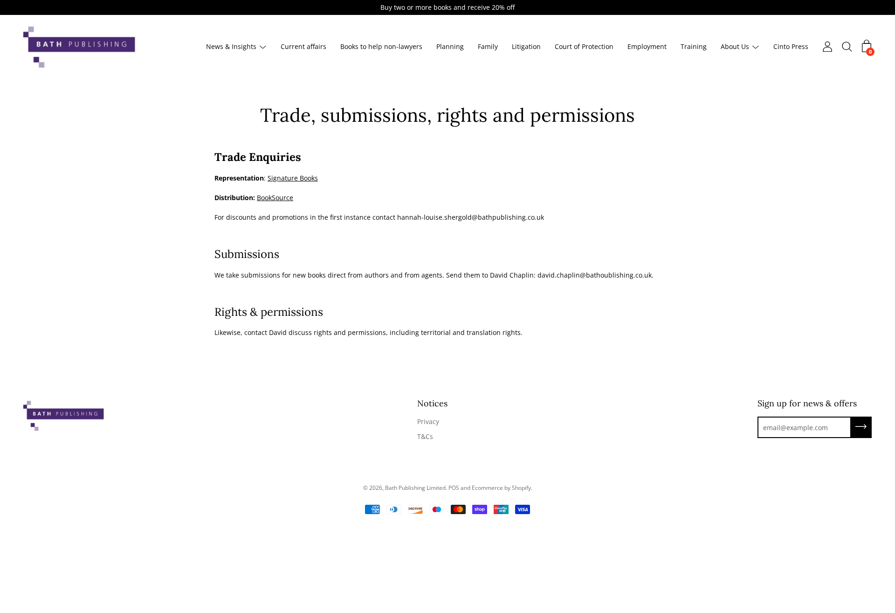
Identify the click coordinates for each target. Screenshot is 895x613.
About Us (735, 46)
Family (488, 46)
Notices (432, 403)
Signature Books (293, 178)
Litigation (526, 46)
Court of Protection (584, 46)
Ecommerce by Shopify (501, 488)
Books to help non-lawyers (381, 46)
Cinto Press (790, 46)
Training (694, 46)
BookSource (275, 197)
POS (453, 488)
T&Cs (425, 436)
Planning (450, 46)
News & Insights (231, 46)
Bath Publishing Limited (415, 488)
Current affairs (303, 46)
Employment (647, 46)
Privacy (428, 421)
